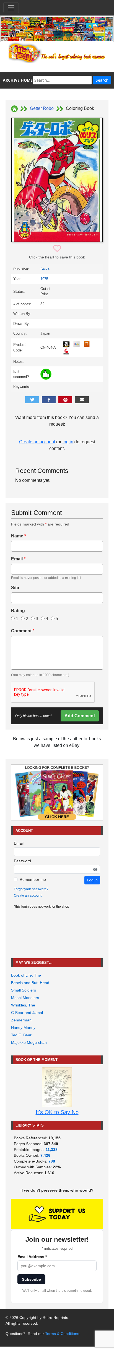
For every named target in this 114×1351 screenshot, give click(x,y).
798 (51, 1161)
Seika (45, 269)
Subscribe (31, 1279)
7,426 (45, 1155)
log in (68, 441)
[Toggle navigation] (11, 7)
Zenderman (21, 1020)
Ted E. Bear (21, 1035)
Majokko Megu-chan (29, 1042)
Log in (92, 880)
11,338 (52, 1149)
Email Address (32, 1256)
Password (22, 861)
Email (18, 559)
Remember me (33, 879)
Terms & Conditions (62, 1333)
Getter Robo (42, 108)
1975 (44, 279)
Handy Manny (23, 1027)
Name (18, 536)
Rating (18, 610)
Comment (22, 630)
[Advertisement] (57, 934)
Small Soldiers (23, 990)
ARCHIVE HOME (18, 80)
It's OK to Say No (57, 1112)
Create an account (37, 441)
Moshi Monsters (25, 997)
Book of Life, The (26, 975)
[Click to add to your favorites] (57, 248)
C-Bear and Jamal (27, 1012)
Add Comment (79, 715)
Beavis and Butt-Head (30, 982)
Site (15, 587)
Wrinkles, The (23, 1005)
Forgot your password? (31, 889)
